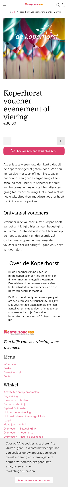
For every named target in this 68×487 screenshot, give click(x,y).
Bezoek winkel (12, 372)
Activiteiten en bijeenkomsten (21, 392)
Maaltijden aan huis (15, 424)
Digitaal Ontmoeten (15, 408)
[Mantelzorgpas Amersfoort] (34, 5)
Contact (8, 376)
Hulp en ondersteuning (17, 412)
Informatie (10, 364)
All (13, 12)
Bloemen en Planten (16, 400)
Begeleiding (11, 396)
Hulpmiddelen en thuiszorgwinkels (24, 416)
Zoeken (8, 368)
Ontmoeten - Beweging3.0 (20, 428)
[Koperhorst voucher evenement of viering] (33, 48)
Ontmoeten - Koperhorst (18, 432)
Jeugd (7, 420)
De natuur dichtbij (14, 404)
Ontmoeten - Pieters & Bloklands (23, 437)
